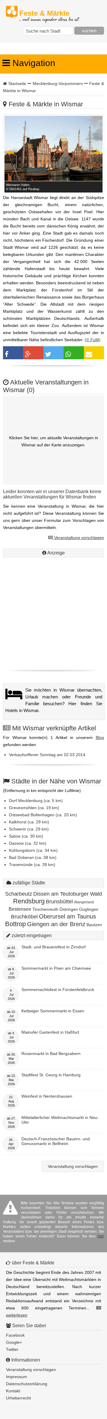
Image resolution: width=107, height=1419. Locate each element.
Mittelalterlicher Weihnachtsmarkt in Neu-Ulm (60, 1120)
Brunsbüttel (59, 902)
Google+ (14, 1342)
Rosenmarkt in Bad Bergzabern (51, 1053)
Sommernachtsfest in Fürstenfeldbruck (57, 989)
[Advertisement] (53, 612)
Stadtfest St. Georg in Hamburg (51, 1074)
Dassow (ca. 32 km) (27, 843)
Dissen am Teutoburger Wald (67, 894)
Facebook (15, 1335)
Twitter (12, 1349)
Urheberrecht (18, 1398)
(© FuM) (92, 339)
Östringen (68, 909)
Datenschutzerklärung (26, 1383)
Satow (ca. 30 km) (26, 836)
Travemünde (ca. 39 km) (32, 864)
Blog (100, 737)
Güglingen (88, 909)
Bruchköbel (24, 917)
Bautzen (94, 924)
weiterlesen (16, 1315)
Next (96, 152)
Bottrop (15, 924)
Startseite (17, 83)
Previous (10, 152)
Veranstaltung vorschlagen (78, 537)
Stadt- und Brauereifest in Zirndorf (53, 947)
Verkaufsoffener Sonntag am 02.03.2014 (47, 754)
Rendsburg (29, 901)
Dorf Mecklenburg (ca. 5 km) (36, 800)
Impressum (16, 1376)
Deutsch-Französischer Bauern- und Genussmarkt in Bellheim (55, 1141)
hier (101, 1236)
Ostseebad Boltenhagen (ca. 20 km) (43, 814)
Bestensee (20, 909)
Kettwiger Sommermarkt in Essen (52, 1010)
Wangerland (84, 902)
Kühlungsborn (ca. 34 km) (33, 850)
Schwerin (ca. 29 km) (29, 829)
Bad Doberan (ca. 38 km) (32, 857)
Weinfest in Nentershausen (46, 1096)
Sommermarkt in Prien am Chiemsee (56, 968)
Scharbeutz (18, 894)
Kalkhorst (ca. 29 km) (29, 822)
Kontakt (13, 1390)
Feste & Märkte (48, 13)
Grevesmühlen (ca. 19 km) (34, 807)
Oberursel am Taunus (67, 916)
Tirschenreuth (45, 909)
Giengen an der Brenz (56, 924)
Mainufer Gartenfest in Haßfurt (50, 1032)
